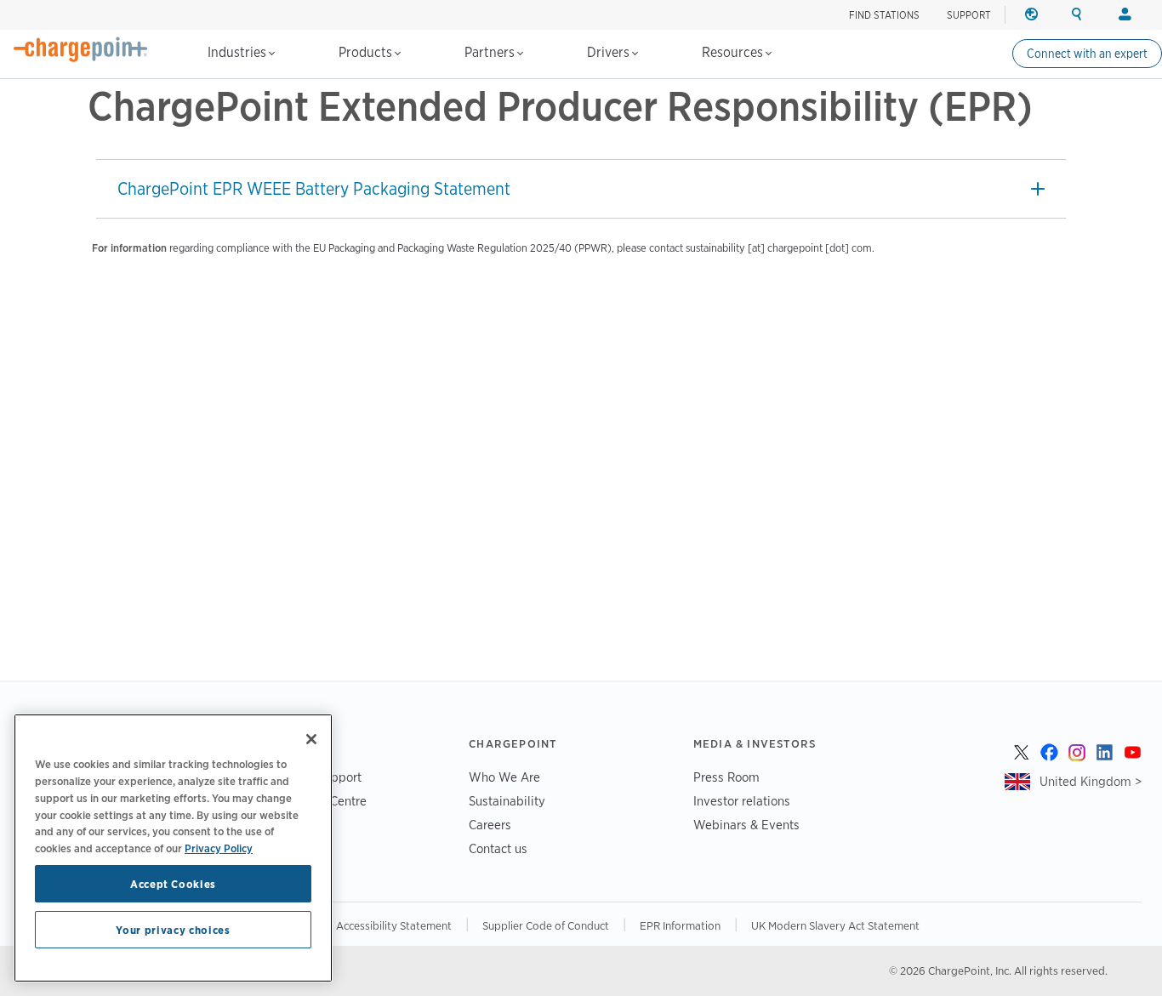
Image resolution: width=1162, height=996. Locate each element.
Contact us (498, 848)
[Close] (311, 739)
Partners (491, 52)
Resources (734, 52)
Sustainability (507, 801)
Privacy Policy (219, 847)
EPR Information (680, 925)
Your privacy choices (173, 929)
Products (367, 52)
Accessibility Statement (394, 925)
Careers (490, 825)
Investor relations (741, 801)
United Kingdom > (1091, 781)
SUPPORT (969, 15)
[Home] (81, 49)
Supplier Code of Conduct (545, 925)
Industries (239, 52)
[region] (173, 848)
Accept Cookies (173, 884)
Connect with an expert (1087, 53)
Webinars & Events (746, 825)
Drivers (610, 52)
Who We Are (504, 777)
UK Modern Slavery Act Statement (835, 925)
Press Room (726, 777)
